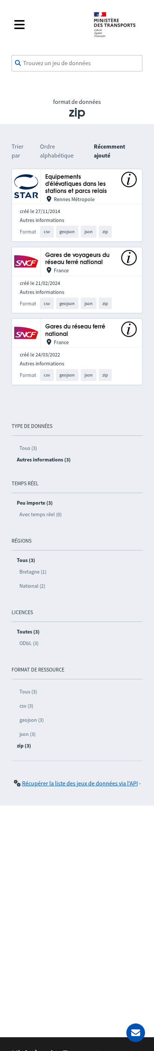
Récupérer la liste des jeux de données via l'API (80, 783)
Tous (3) (28, 448)
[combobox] (77, 63)
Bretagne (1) (32, 571)
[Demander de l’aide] (135, 1032)
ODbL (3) (28, 643)
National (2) (32, 585)
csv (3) (26, 705)
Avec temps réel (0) (40, 514)
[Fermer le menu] (48, 25)
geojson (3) (31, 720)
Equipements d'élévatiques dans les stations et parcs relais (76, 184)
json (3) (27, 734)
